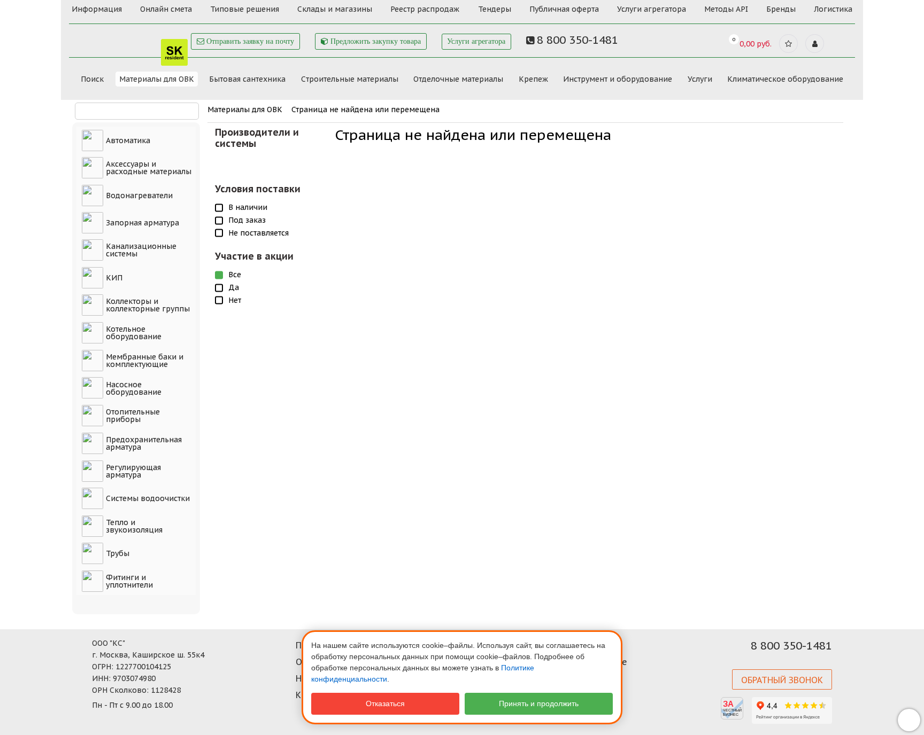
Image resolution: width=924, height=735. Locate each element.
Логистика (833, 9)
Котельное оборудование (133, 332)
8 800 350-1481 (791, 645)
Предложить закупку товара (374, 41)
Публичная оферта (564, 9)
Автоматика (128, 140)
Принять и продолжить (539, 703)
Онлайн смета (166, 9)
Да (233, 287)
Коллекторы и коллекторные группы (148, 305)
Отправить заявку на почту (249, 41)
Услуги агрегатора (651, 9)
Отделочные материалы (458, 79)
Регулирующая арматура (133, 471)
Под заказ (247, 220)
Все (234, 274)
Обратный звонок (782, 680)
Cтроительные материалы (349, 79)
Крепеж (533, 79)
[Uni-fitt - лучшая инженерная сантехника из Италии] (130, 37)
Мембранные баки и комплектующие (144, 360)
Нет (234, 300)
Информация (97, 9)
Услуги (700, 79)
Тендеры (494, 9)
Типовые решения (244, 9)
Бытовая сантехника (247, 79)
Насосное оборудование (133, 388)
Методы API (726, 9)
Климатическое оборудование (785, 79)
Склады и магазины (334, 9)
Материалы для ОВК (156, 79)
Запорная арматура (142, 223)
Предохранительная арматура (144, 443)
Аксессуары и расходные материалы (148, 167)
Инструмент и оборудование (617, 79)
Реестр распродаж (424, 9)
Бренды (781, 9)
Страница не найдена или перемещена (365, 109)
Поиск (92, 79)
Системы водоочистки (148, 498)
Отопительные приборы (133, 415)
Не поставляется (258, 233)
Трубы (117, 553)
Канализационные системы (141, 250)
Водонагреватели (139, 195)
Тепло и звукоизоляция (134, 526)
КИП (114, 278)
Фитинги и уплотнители (129, 581)
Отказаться (385, 703)
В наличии (247, 207)
